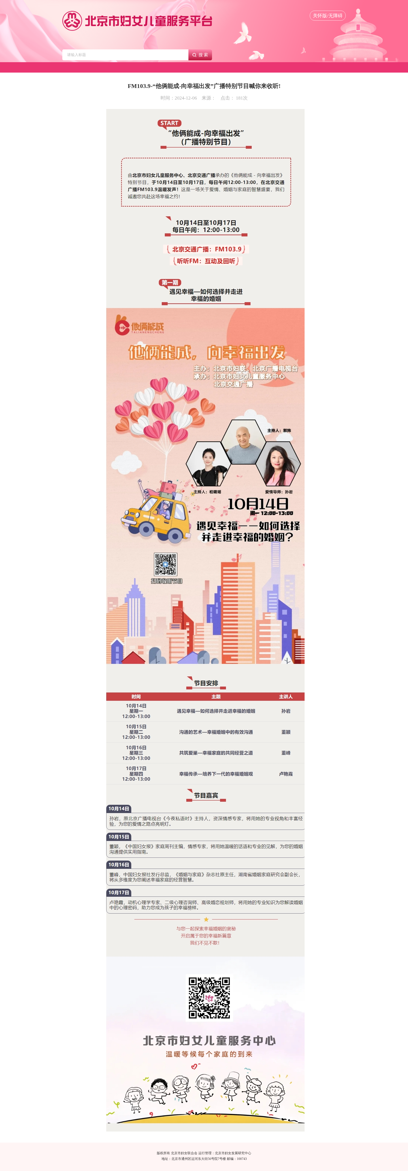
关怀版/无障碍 (328, 15)
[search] (125, 54)
